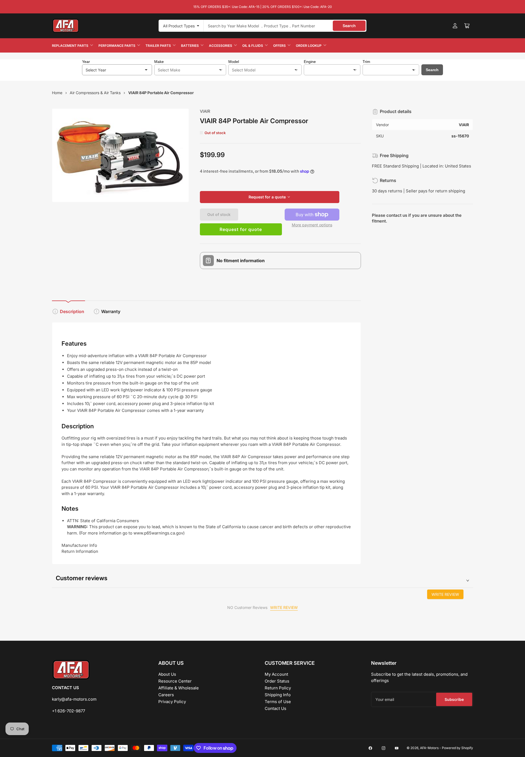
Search (349, 25)
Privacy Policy (172, 701)
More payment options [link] (312, 225)
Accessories (220, 46)
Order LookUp (309, 46)
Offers (279, 46)
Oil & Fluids (252, 46)
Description (72, 311)
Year (86, 61)
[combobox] (285, 26)
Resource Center (175, 681)
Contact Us (275, 708)
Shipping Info (278, 694)
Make (159, 61)
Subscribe (454, 699)
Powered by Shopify (457, 748)
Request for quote (241, 229)
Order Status (277, 681)
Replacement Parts (70, 46)
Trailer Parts (158, 46)
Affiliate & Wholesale (178, 687)
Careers (166, 694)
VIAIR (205, 111)
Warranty (110, 311)
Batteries (190, 46)
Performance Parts (116, 46)
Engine (310, 61)
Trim (366, 61)
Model (233, 61)
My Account (276, 674)
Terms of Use (278, 701)
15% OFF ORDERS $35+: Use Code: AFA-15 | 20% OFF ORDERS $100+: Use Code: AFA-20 (262, 7)
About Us (167, 674)
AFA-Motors (429, 748)
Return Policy (278, 687)
